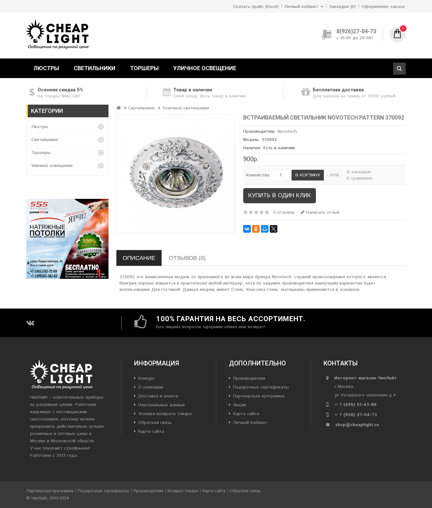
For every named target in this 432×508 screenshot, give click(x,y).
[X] (273, 229)
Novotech (287, 131)
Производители (249, 378)
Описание (139, 258)
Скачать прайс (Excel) (256, 6)
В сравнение (360, 178)
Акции (239, 405)
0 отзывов (283, 212)
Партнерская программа (259, 396)
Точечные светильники (185, 108)
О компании (150, 387)
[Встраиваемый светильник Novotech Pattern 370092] (175, 173)
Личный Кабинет (250, 422)
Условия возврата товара (165, 414)
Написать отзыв (322, 212)
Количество (257, 175)
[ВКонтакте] (247, 229)
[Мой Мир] (264, 229)
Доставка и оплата (158, 396)
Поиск (399, 69)
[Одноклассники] (256, 229)
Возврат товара (183, 491)
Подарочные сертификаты (261, 387)
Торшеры (144, 68)
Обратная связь (155, 422)
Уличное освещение (204, 68)
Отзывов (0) (187, 258)
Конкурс (146, 378)
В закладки (359, 172)
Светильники (94, 68)
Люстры (46, 68)
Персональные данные (161, 405)
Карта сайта (151, 431)
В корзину (307, 175)
